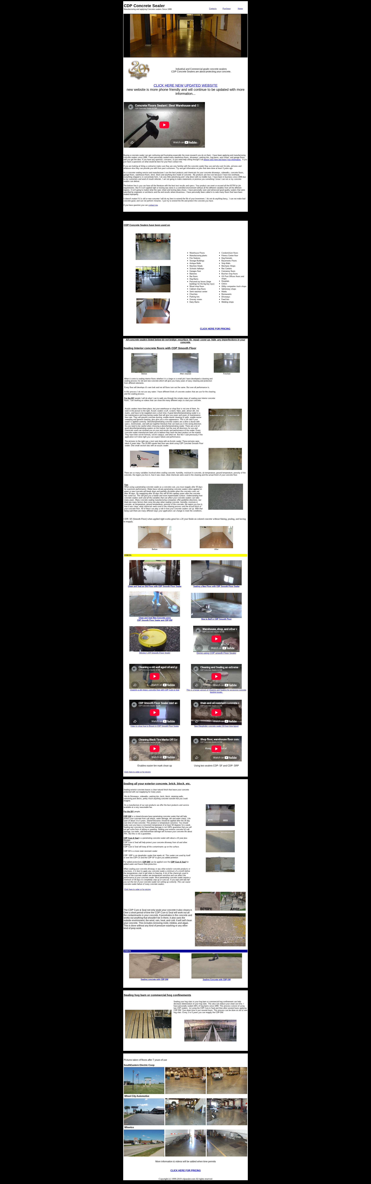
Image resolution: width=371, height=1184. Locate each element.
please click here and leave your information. (222, 159)
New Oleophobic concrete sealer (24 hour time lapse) (216, 726)
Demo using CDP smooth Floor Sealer (216, 653)
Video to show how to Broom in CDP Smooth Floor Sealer (154, 726)
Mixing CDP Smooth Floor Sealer (154, 653)
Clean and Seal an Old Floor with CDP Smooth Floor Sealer (154, 586)
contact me (153, 205)
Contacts (213, 9)
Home (240, 9)
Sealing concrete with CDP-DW (154, 979)
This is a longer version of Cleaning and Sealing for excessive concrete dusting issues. (216, 691)
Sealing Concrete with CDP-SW (217, 979)
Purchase (227, 9)
